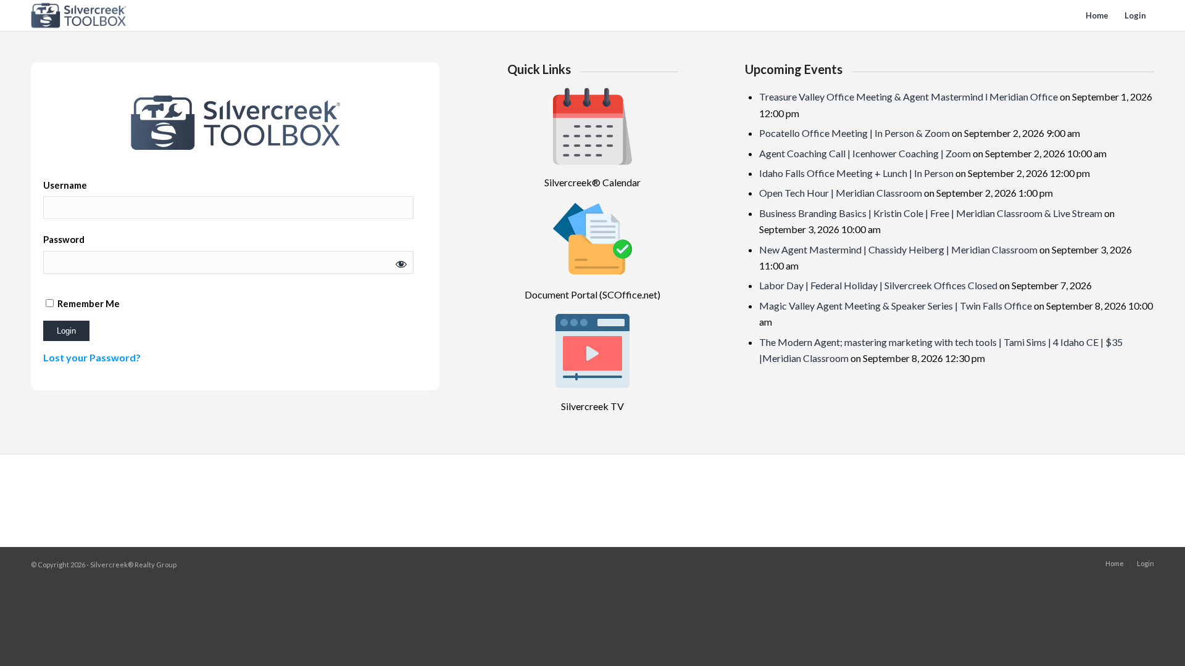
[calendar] (592, 126)
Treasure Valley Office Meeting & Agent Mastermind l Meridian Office (908, 96)
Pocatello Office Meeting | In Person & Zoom (854, 133)
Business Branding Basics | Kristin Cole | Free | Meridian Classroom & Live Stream (930, 213)
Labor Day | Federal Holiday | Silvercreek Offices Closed (878, 285)
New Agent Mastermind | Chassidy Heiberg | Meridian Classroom (898, 249)
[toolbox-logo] (79, 15)
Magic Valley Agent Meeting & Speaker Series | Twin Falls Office (895, 305)
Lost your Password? (92, 357)
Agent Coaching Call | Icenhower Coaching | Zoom (865, 153)
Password (64, 239)
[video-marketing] (592, 350)
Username (65, 185)
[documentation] (592, 238)
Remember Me (88, 303)
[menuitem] (1097, 15)
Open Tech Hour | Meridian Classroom (840, 193)
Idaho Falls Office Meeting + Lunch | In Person (856, 173)
